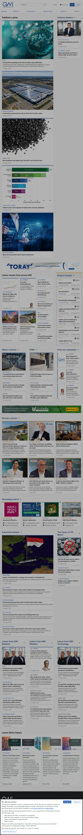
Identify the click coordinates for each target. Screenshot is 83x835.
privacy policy (37, 808)
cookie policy (49, 808)
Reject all (77, 802)
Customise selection (9, 831)
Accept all (67, 802)
